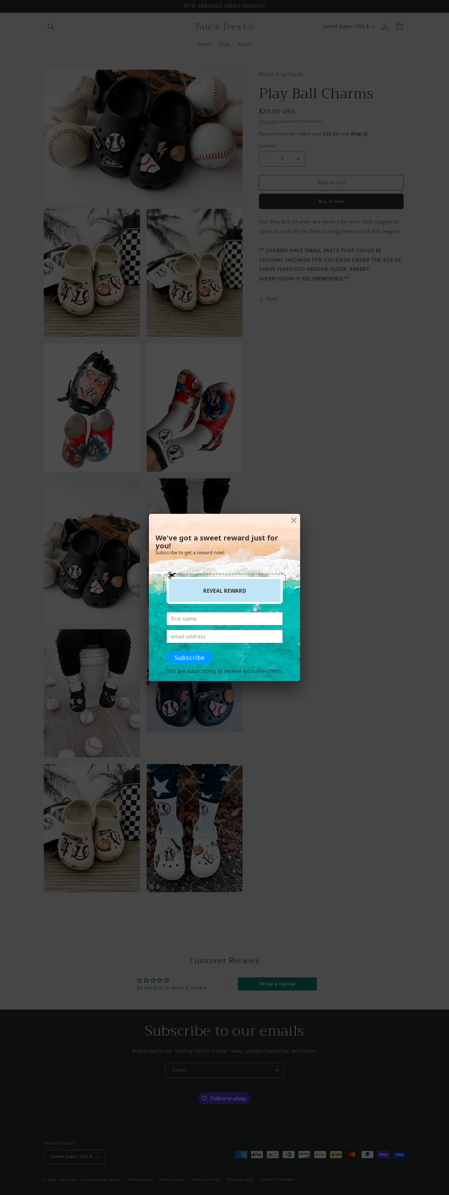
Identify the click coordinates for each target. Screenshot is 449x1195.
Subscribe (190, 657)
